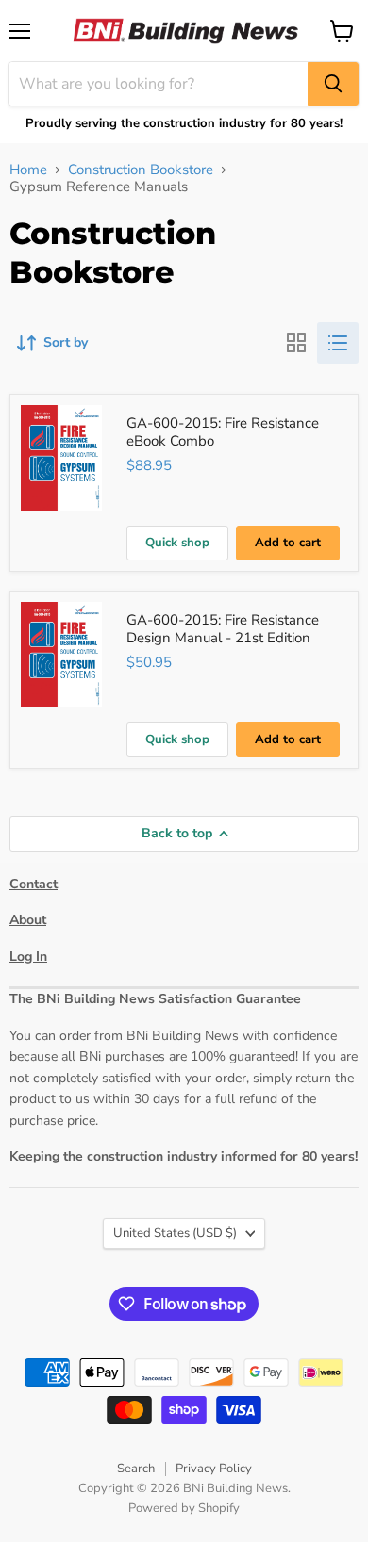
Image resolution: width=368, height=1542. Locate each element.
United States (175, 1233)
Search (136, 1468)
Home (28, 170)
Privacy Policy (214, 1468)
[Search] (333, 84)
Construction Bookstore (140, 170)
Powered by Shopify (184, 1508)
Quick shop (177, 542)
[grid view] (296, 343)
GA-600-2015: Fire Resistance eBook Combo (222, 432)
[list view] (338, 343)
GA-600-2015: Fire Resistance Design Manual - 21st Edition (222, 629)
